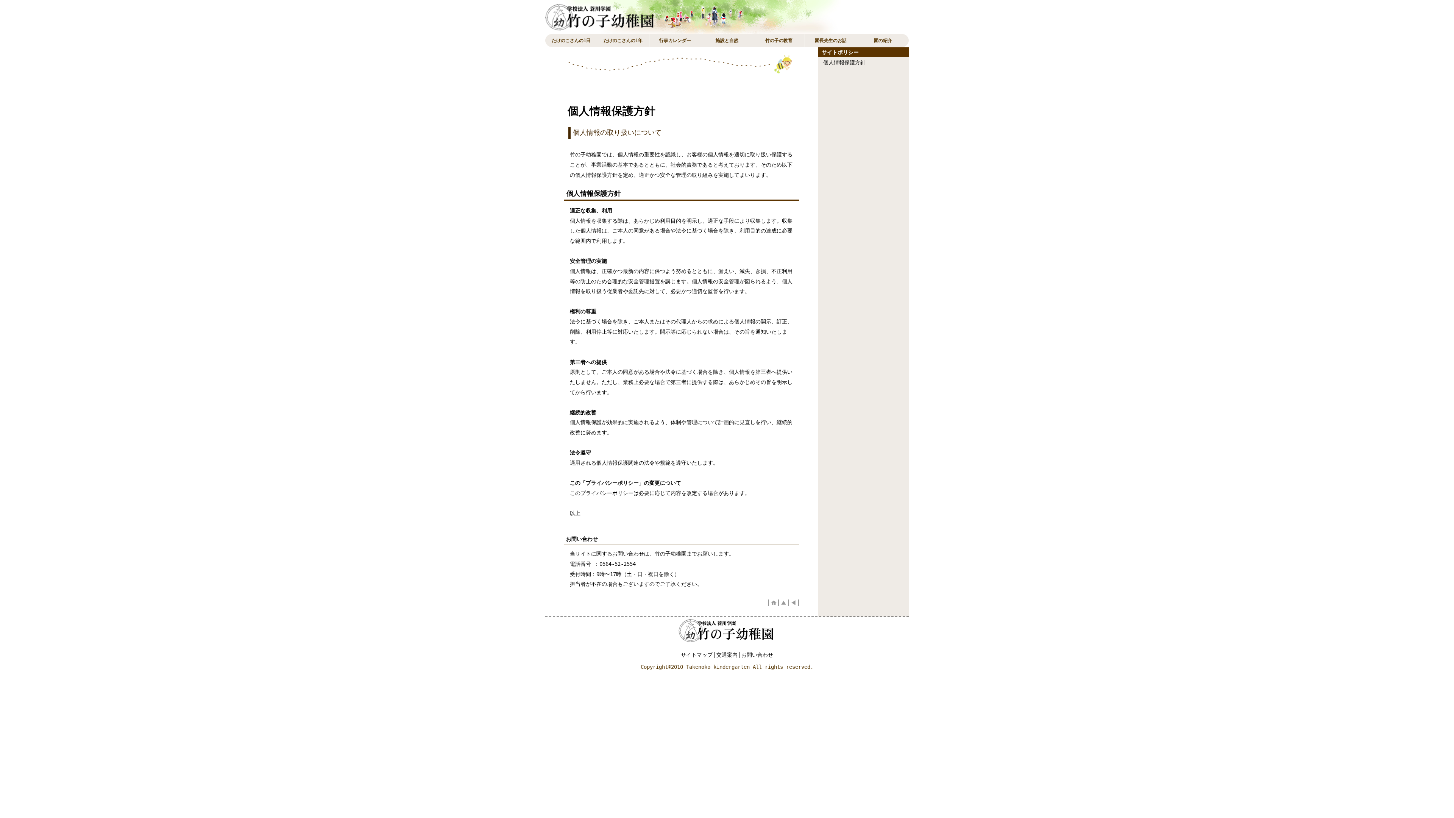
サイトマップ (697, 654)
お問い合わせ (757, 654)
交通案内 (727, 654)
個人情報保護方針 (844, 62)
